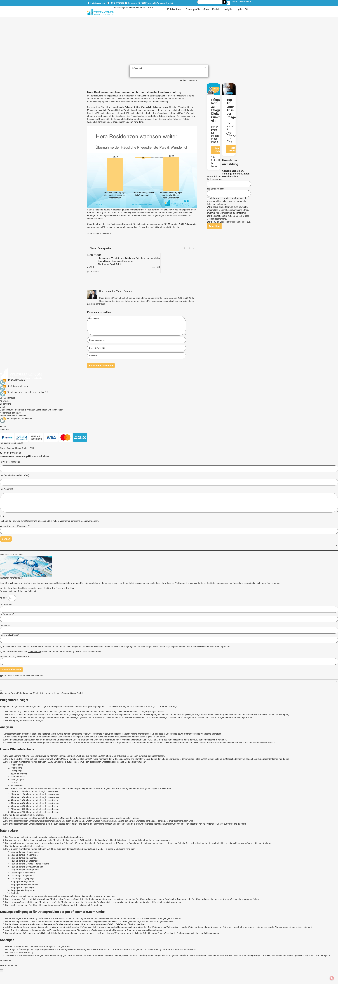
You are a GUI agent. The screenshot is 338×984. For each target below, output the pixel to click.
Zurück (183, 80)
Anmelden (233, 1)
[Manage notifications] (332, 978)
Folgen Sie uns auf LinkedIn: (13, 415)
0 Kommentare (104, 233)
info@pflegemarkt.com (98, 3)
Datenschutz (241, 198)
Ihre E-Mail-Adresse (215, 189)
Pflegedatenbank (245, 1)
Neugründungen (7, 413)
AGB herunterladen (8, 965)
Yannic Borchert (124, 291)
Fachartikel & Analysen (24, 410)
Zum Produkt (93, 272)
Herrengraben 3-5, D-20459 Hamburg (141, 3)
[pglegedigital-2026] (213, 84)
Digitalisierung (6, 410)
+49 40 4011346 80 (117, 3)
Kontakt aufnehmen (40, 456)
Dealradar (94, 255)
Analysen (4, 401)
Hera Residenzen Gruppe (182, 95)
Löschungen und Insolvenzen (49, 410)
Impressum (5, 443)
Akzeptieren (5, 960)
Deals (2, 407)
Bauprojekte (5, 404)
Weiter (192, 80)
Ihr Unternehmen (214, 179)
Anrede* (4, 598)
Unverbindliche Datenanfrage (14, 456)
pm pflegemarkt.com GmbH (19, 418)
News (18, 413)
